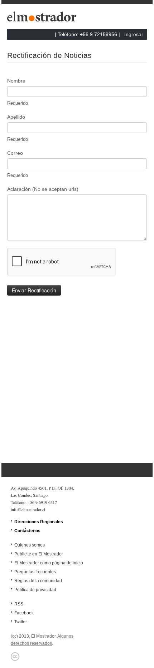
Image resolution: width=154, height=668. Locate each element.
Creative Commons (15, 656)
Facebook (24, 612)
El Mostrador (43, 18)
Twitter (20, 621)
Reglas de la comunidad (38, 580)
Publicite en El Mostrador (38, 553)
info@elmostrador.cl (28, 509)
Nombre (16, 81)
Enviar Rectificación (34, 290)
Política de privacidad (35, 589)
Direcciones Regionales (38, 521)
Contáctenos (27, 530)
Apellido (16, 117)
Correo (15, 153)
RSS (18, 604)
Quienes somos (29, 545)
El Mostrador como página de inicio (48, 562)
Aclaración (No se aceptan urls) (42, 189)
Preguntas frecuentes (35, 571)
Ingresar (133, 34)
